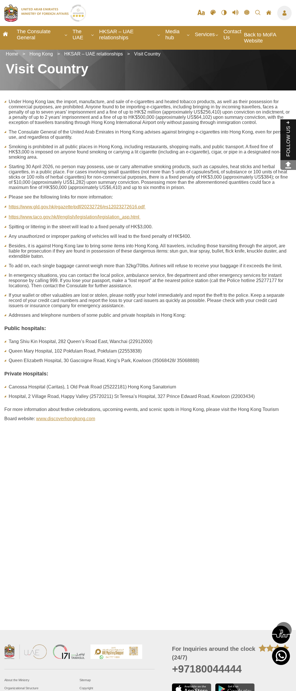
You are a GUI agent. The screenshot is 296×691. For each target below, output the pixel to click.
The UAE (78, 34)
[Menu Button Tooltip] (284, 13)
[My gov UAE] (69, 652)
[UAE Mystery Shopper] (116, 652)
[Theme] (213, 13)
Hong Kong (41, 53)
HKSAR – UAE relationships (116, 34)
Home (12, 53)
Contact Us (232, 34)
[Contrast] (224, 13)
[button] (281, 635)
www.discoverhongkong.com (65, 418)
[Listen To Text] (235, 13)
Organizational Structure (21, 688)
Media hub (172, 34)
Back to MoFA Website (260, 38)
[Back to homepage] (37, 20)
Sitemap (85, 680)
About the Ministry (16, 680)
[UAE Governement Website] (25, 652)
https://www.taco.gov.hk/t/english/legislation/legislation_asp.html (74, 216)
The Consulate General (34, 34)
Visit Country (147, 53)
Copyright (86, 688)
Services (205, 34)
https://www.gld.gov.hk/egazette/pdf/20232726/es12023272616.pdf (77, 206)
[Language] (246, 13)
